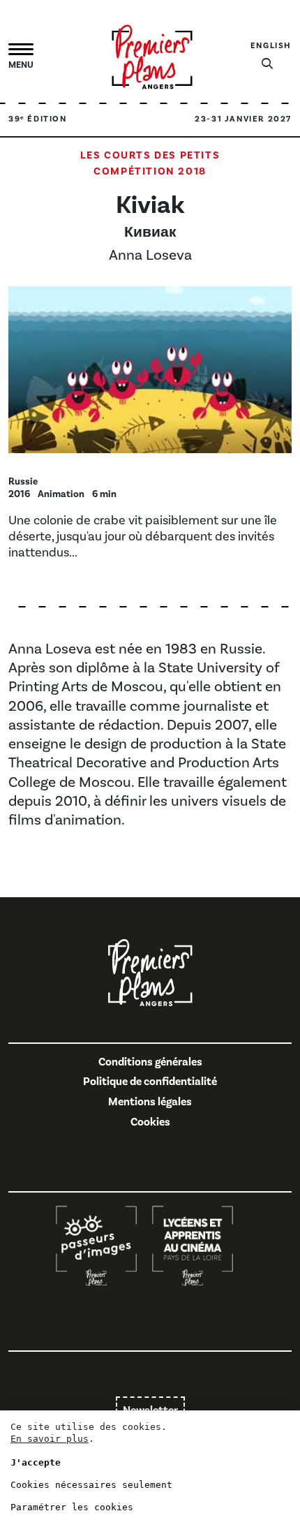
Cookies (150, 1122)
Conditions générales (150, 1062)
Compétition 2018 (150, 171)
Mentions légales (150, 1102)
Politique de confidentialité (150, 1082)
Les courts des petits (150, 155)
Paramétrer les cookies (71, 1507)
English (271, 45)
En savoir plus (49, 1438)
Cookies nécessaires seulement (91, 1485)
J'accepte (35, 1462)
